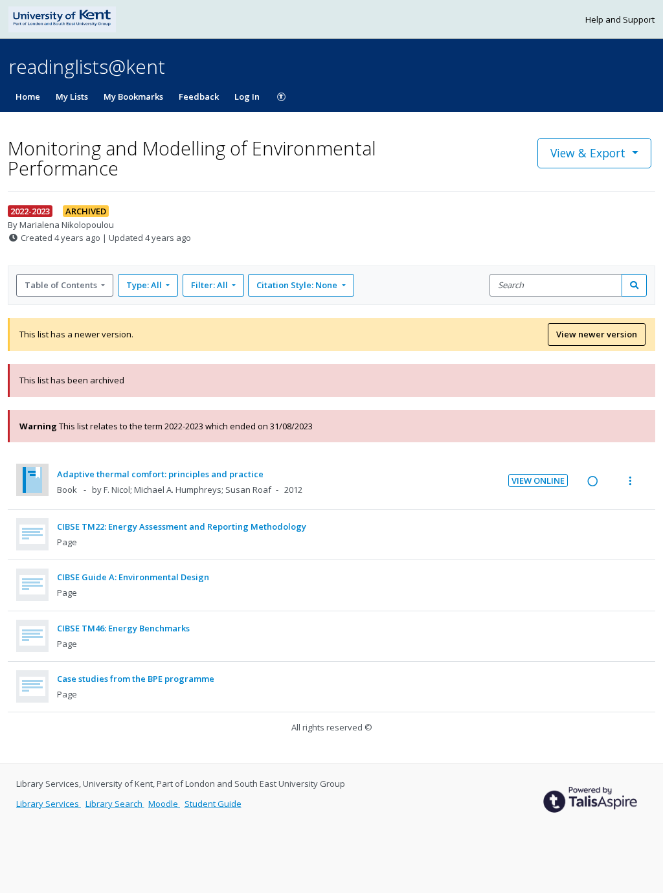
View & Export (587, 153)
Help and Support (620, 19)
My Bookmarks (133, 96)
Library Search (114, 803)
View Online (538, 480)
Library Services (48, 803)
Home (28, 96)
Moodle (164, 803)
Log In (247, 96)
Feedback (199, 96)
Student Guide (213, 803)
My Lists (72, 96)
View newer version (596, 334)
